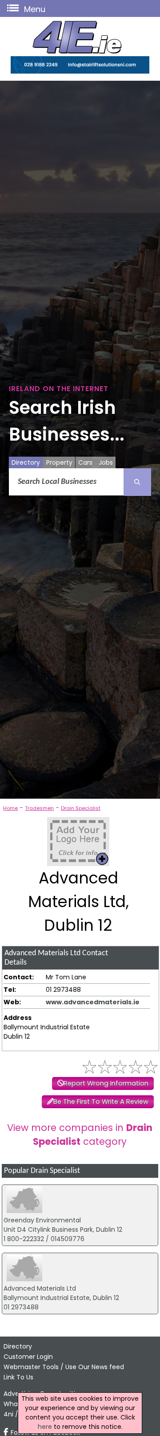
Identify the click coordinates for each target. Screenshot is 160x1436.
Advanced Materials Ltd (40, 1288)
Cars (85, 462)
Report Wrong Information (106, 1083)
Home (10, 808)
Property (59, 462)
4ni (8, 1414)
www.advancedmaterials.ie (93, 1002)
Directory (26, 462)
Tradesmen (39, 808)
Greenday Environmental (42, 1220)
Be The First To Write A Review (100, 1101)
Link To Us (18, 1377)
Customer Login (28, 1356)
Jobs (106, 462)
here (45, 1426)
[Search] (137, 482)
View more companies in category (79, 1134)
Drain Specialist (80, 808)
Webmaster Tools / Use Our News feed (64, 1366)
